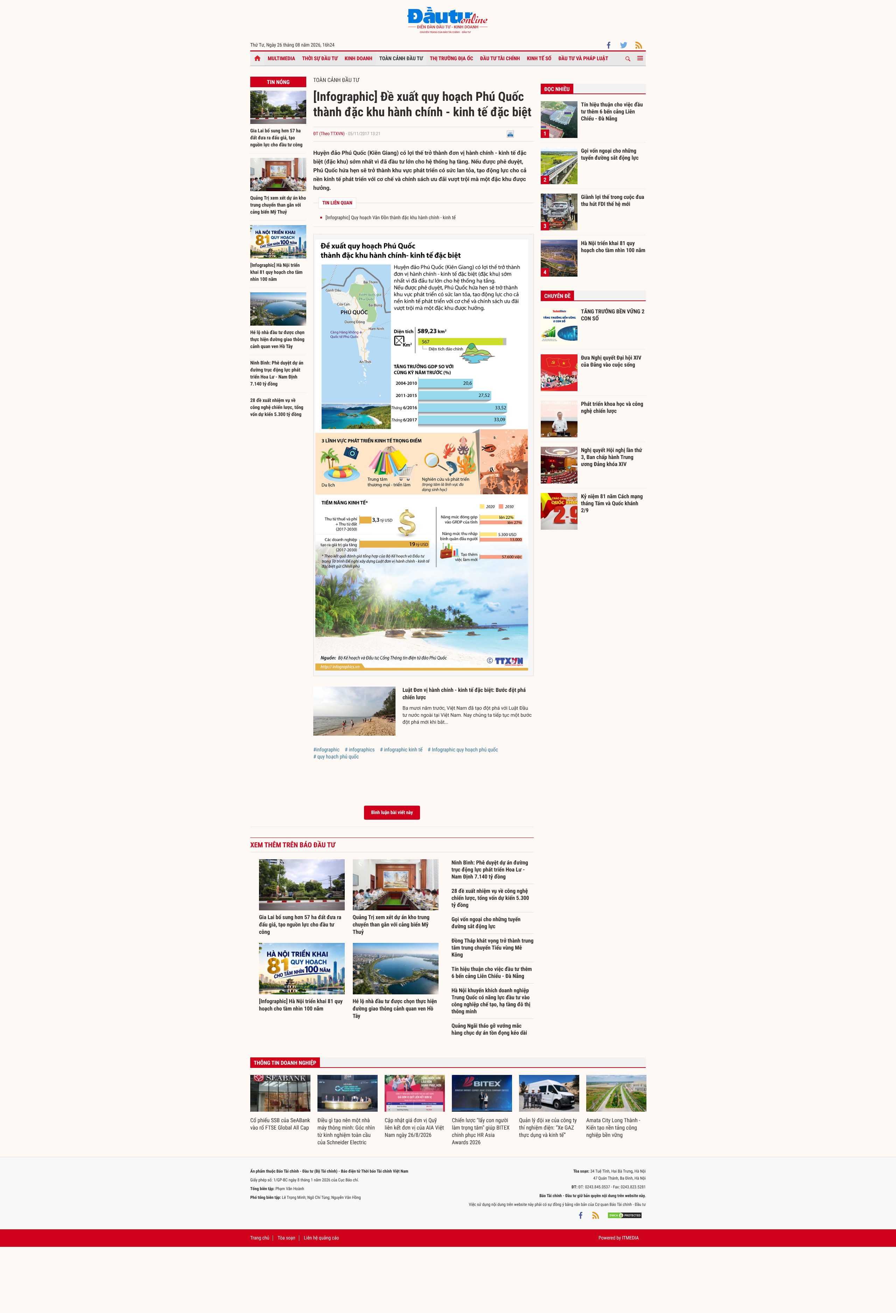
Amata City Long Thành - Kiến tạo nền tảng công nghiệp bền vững (613, 1127)
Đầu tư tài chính (500, 58)
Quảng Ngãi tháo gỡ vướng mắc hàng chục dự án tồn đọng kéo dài (489, 1029)
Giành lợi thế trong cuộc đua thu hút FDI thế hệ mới (612, 200)
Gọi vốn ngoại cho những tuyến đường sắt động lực (485, 923)
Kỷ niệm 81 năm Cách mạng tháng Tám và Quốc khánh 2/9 (612, 503)
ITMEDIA (630, 1238)
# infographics (359, 749)
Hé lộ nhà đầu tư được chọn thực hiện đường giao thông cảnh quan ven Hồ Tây (277, 339)
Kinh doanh (358, 58)
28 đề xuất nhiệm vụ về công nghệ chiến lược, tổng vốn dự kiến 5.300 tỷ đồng (276, 407)
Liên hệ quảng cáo (321, 1238)
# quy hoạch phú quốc (336, 756)
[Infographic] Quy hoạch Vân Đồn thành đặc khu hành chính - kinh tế (391, 218)
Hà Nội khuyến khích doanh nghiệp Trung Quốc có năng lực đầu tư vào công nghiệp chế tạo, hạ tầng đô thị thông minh (490, 1001)
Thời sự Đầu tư (320, 58)
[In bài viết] (510, 134)
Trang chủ (259, 1238)
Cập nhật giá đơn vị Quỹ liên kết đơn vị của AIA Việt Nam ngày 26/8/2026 (414, 1127)
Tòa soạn (286, 1238)
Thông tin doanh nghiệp (285, 1063)
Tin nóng (278, 82)
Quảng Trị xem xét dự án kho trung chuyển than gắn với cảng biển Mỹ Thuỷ (278, 205)
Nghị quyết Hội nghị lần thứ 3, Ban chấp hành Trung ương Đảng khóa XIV (611, 457)
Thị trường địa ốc (451, 58)
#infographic (326, 749)
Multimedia (281, 58)
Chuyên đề (557, 296)
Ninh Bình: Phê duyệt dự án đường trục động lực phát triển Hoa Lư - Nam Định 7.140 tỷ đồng (489, 869)
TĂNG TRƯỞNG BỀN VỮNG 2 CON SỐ (612, 315)
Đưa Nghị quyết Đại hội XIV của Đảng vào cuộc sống (611, 361)
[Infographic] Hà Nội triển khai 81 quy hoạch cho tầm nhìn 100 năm (276, 272)
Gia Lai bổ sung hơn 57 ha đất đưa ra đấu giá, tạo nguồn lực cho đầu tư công (276, 138)
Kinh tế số (539, 58)
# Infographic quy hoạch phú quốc (463, 749)
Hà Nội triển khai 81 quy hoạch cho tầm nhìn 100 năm (613, 246)
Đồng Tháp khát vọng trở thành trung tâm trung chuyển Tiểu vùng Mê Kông (492, 947)
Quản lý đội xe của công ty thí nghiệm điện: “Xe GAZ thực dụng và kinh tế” (548, 1127)
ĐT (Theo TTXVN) (329, 134)
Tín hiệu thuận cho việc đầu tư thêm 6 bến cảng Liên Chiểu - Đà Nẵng (491, 972)
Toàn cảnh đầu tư (401, 58)
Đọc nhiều (557, 89)
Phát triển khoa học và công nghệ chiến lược (612, 407)
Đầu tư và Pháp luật (583, 58)
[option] (280, 1103)
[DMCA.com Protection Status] (624, 1215)
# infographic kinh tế (401, 749)
